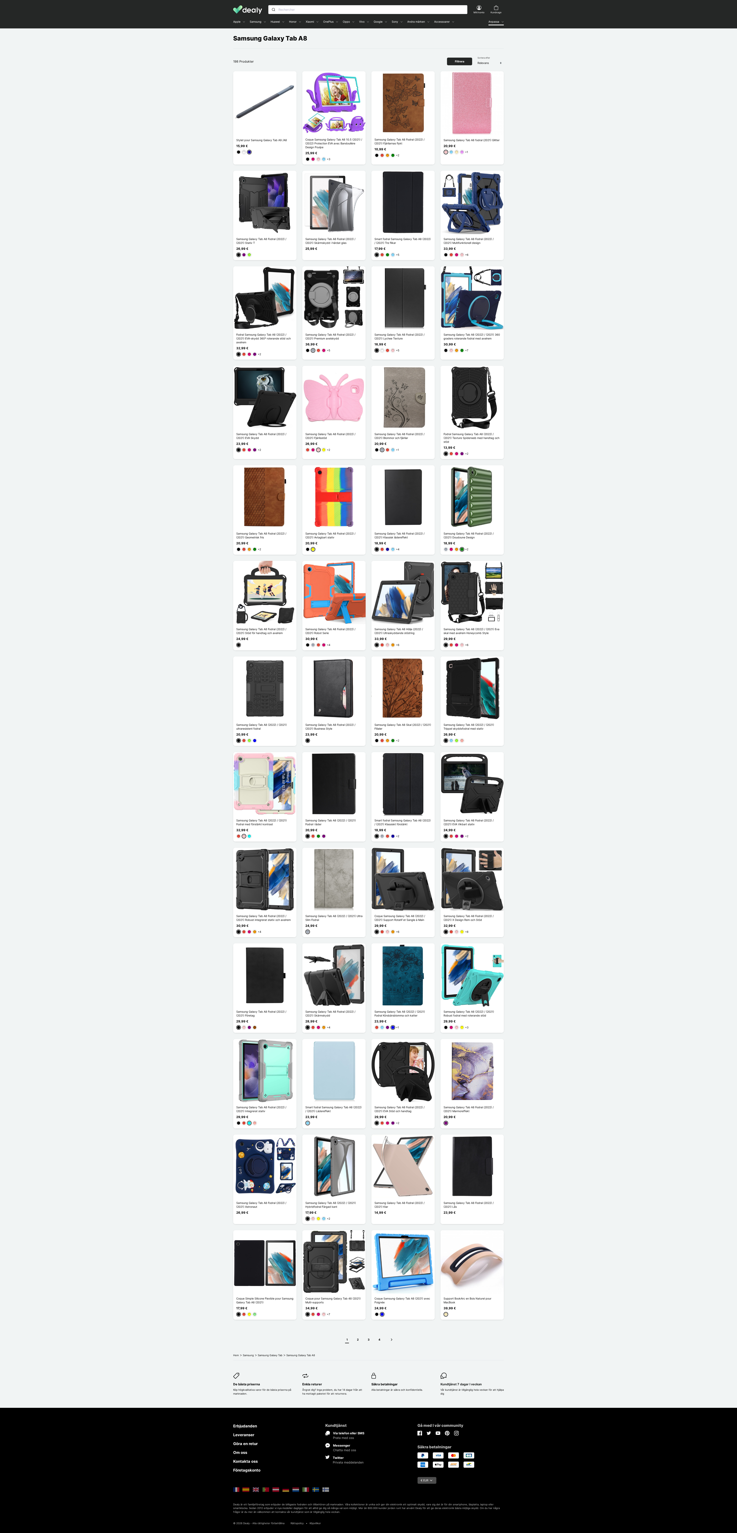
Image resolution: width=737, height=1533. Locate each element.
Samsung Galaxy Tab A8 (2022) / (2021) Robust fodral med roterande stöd (469, 1013)
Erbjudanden (245, 1426)
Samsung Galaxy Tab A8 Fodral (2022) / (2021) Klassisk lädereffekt (399, 535)
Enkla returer (312, 1384)
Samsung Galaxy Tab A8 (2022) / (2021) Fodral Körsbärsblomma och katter (399, 1013)
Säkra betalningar (384, 1384)
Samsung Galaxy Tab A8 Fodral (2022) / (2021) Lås (469, 1204)
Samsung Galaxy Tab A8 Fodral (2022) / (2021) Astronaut (261, 1204)
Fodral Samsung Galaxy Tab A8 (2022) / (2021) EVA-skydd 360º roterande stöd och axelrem (263, 338)
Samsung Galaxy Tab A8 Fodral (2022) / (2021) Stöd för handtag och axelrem (261, 631)
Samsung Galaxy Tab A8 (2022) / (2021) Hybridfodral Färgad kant (330, 1204)
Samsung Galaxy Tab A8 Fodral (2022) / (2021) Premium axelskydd (330, 336)
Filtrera (459, 61)
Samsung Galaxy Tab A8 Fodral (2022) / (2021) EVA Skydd (261, 436)
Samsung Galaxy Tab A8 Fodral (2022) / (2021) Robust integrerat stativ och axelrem (263, 917)
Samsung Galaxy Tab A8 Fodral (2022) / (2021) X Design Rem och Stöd (469, 917)
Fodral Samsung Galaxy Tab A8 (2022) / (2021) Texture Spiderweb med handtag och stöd (471, 437)
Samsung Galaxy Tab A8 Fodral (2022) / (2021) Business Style (330, 726)
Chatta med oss (344, 1450)
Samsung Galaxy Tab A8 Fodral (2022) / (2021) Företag (261, 1013)
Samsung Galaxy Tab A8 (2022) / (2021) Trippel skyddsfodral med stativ (469, 726)
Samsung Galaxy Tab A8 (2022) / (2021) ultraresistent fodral (261, 726)
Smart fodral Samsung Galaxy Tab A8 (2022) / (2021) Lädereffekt (333, 1109)
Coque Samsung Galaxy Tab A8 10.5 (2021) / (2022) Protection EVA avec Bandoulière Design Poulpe (333, 143)
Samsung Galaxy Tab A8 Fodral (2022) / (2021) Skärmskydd (330, 1013)
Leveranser (243, 1435)
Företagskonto (246, 1470)
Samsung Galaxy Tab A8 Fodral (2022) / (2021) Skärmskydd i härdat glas (330, 240)
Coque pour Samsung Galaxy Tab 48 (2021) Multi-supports (333, 1300)
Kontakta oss (245, 1461)
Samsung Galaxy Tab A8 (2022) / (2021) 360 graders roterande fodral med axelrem (472, 336)
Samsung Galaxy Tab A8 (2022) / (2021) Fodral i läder (330, 822)
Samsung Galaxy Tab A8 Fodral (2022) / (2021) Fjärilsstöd (330, 436)
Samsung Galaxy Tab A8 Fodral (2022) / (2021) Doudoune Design (469, 535)
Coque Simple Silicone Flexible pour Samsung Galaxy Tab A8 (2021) (264, 1300)
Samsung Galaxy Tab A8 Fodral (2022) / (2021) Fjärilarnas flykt (399, 141)
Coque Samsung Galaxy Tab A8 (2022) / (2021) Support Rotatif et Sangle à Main (399, 917)
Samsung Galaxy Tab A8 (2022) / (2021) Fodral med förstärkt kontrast (261, 822)
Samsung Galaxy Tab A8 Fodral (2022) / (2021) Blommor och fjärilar (399, 436)
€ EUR (424, 1480)
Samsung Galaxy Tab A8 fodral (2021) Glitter (472, 140)
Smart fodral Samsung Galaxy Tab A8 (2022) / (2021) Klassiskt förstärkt (402, 822)
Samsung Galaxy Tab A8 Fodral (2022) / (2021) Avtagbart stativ (330, 535)
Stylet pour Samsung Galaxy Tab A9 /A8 (261, 140)
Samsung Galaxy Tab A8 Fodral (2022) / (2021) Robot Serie (330, 631)
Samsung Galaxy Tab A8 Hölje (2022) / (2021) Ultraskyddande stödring (398, 631)
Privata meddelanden (348, 1462)
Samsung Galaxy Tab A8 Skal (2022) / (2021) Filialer (402, 726)
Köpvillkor (315, 1523)
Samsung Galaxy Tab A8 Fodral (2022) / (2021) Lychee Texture (399, 336)
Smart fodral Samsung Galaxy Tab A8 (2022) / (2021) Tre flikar (402, 240)
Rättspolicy (297, 1523)
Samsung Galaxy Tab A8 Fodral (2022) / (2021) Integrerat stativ (261, 1109)
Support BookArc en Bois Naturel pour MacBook (467, 1300)
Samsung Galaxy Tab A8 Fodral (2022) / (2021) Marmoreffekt (469, 1109)
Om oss (240, 1452)
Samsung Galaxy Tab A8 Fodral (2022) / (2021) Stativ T (261, 240)
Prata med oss (343, 1438)
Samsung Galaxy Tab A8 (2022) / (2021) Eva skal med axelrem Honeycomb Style (471, 631)
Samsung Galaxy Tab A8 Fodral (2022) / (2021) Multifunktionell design (469, 240)
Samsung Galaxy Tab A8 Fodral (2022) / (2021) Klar (399, 1204)
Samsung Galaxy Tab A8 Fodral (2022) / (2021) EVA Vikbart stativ (469, 822)
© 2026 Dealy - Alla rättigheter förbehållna (258, 1523)
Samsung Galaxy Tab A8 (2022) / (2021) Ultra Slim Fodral (334, 917)
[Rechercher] (273, 9)
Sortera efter (484, 57)
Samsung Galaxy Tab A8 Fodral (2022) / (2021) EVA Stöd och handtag (399, 1109)
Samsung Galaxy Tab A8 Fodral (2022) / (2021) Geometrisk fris (261, 535)
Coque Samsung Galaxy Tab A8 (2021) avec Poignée (402, 1300)
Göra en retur (245, 1443)
